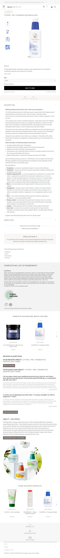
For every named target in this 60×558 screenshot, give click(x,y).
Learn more (7, 73)
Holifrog (8, 12)
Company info (8, 550)
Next (56, 336)
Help (5, 544)
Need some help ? (9, 92)
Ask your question (10, 412)
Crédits (37, 553)
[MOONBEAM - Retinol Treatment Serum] (30, 503)
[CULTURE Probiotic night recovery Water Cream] (13, 335)
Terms (6, 547)
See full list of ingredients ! (30, 228)
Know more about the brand (14, 438)
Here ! (42, 2)
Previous (56, 332)
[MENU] (4, 6)
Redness (7, 252)
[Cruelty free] (11, 304)
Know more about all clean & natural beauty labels (18, 308)
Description (9, 105)
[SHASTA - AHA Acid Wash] (12, 503)
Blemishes (8, 256)
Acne (6, 254)
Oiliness (7, 258)
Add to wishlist (52, 92)
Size (5, 77)
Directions (9, 220)
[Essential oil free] (6, 304)
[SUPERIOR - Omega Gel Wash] (40, 335)
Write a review (9, 365)
